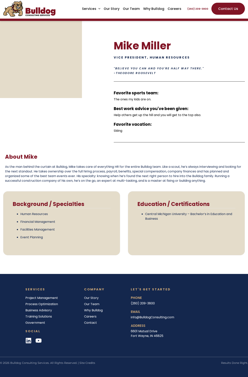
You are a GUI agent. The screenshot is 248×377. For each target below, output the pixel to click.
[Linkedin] (28, 340)
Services (89, 8)
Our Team (131, 8)
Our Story (112, 8)
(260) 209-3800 (197, 8)
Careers (174, 8)
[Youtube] (38, 340)
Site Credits (87, 363)
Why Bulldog (153, 8)
